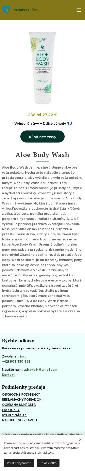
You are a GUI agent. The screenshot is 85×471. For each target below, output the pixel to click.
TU (70, 123)
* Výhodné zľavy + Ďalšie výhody (39, 123)
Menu (79, 10)
